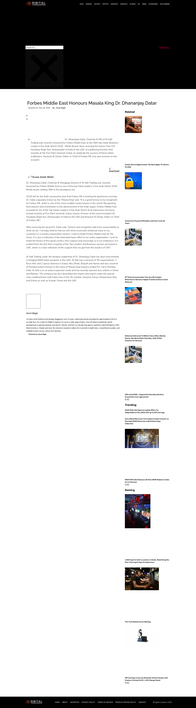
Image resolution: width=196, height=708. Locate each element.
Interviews (153, 4)
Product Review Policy (125, 702)
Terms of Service (105, 702)
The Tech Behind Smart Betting (138, 622)
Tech (81, 4)
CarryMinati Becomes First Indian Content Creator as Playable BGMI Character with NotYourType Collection (147, 421)
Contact (142, 702)
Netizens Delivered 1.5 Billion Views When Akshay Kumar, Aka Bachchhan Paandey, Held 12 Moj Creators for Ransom (145, 338)
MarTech (114, 4)
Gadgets (123, 4)
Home (57, 702)
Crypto (105, 4)
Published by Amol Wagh (37, 334)
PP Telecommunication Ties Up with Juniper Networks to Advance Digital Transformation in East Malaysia (146, 279)
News (144, 4)
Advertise (74, 702)
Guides (133, 4)
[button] (44, 26)
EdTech (97, 4)
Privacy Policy (88, 702)
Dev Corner (165, 4)
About (65, 702)
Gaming (89, 4)
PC (139, 4)
